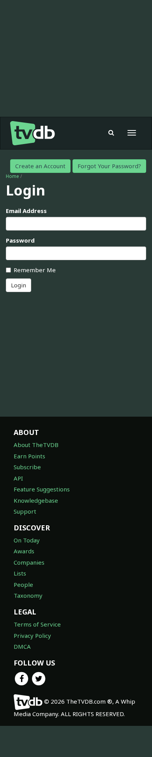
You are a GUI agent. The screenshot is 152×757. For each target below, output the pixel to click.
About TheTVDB (36, 445)
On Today (27, 540)
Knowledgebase (36, 500)
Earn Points (29, 456)
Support (25, 511)
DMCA (22, 646)
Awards (24, 551)
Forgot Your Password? (109, 166)
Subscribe (27, 467)
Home (12, 176)
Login (18, 285)
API (18, 478)
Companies (29, 562)
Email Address (26, 211)
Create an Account (40, 166)
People (23, 584)
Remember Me (35, 270)
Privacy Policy (32, 635)
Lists (20, 573)
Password (20, 240)
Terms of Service (37, 624)
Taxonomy (28, 595)
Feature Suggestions (42, 489)
